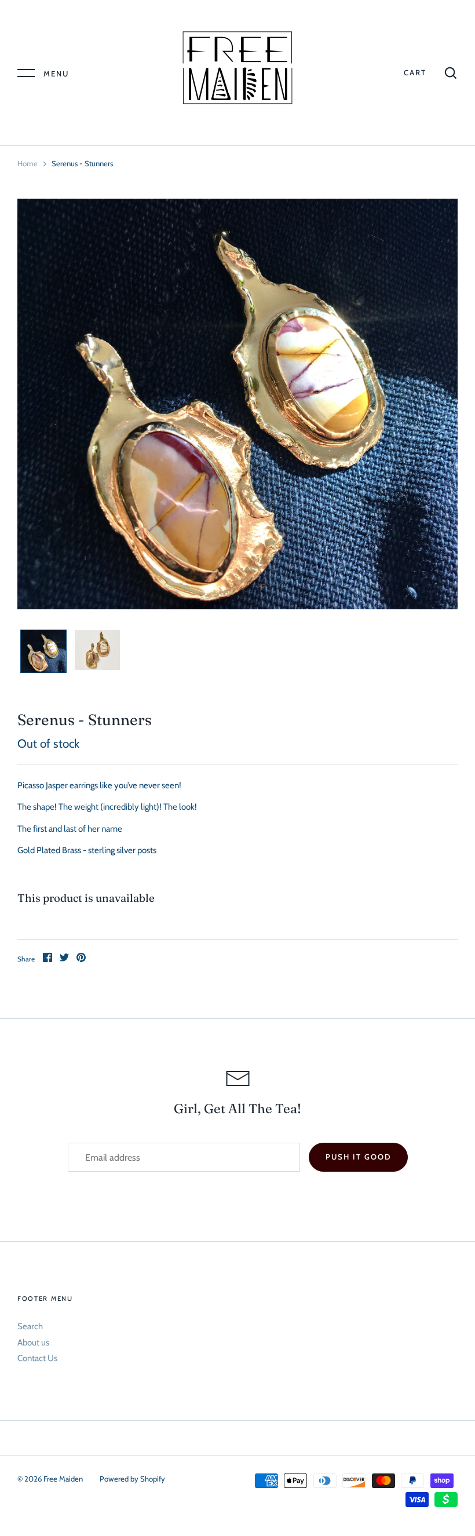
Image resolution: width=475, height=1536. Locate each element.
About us (33, 1342)
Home (27, 163)
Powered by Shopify (132, 1478)
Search (30, 1326)
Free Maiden (64, 1478)
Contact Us (37, 1358)
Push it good (358, 1156)
